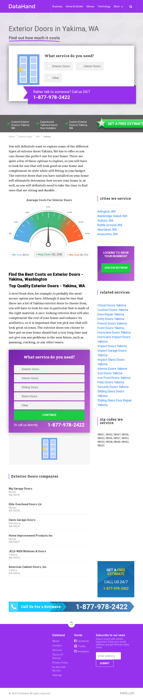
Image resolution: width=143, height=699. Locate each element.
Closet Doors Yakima (111, 305)
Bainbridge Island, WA (112, 216)
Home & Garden (74, 6)
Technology (104, 6)
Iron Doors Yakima (109, 373)
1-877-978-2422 (51, 97)
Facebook (83, 641)
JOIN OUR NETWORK (116, 267)
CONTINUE (49, 415)
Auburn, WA (105, 220)
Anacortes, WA (107, 234)
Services (57, 650)
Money (90, 6)
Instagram (83, 651)
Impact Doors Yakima (112, 346)
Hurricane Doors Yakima (114, 332)
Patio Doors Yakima (110, 382)
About (55, 641)
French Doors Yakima (112, 323)
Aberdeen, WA (107, 229)
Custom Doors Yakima (112, 310)
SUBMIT (105, 663)
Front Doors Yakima (110, 328)
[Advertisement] (115, 165)
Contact (57, 645)
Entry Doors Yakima (110, 319)
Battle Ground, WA (109, 225)
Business (57, 6)
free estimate (116, 572)
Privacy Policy (60, 662)
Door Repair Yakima (110, 314)
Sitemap (57, 675)
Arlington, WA (106, 211)
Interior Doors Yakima (112, 368)
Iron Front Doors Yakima (113, 378)
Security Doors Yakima (113, 387)
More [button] (117, 6)
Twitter (81, 646)
